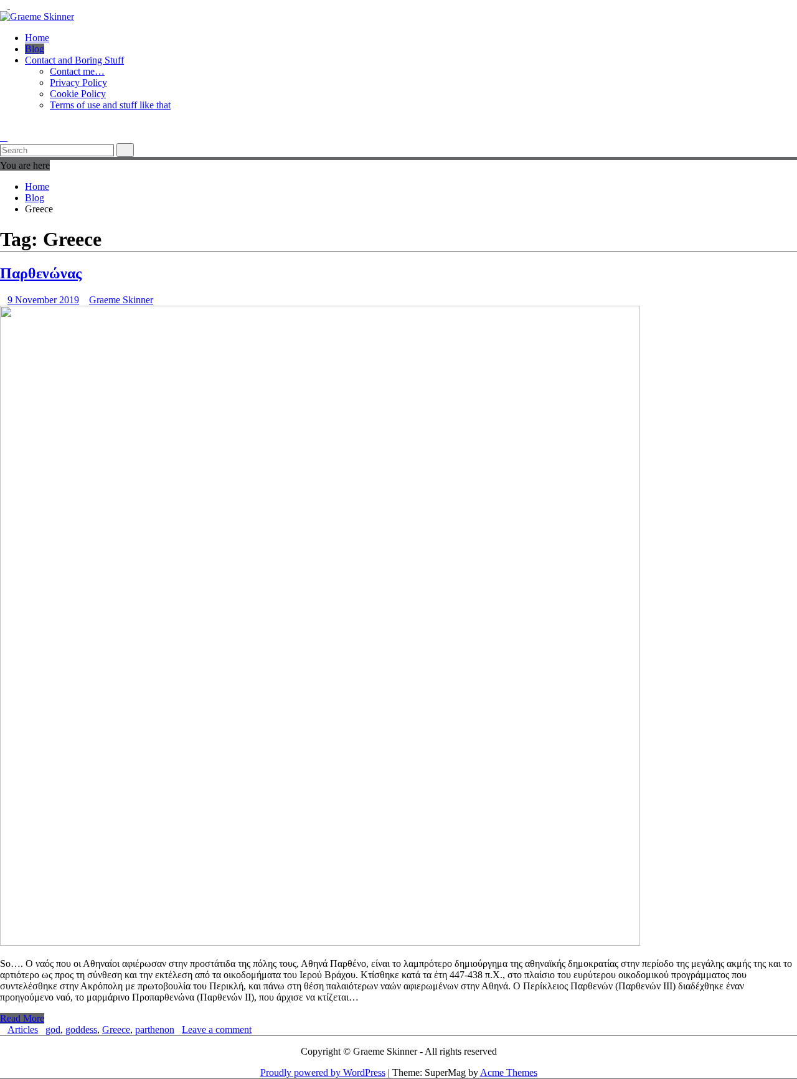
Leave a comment (217, 1029)
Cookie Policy (78, 93)
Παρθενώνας (41, 273)
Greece (116, 1029)
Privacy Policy (78, 82)
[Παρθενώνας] (320, 942)
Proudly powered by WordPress (322, 1072)
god (52, 1029)
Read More (22, 1018)
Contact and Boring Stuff (74, 60)
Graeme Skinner (121, 299)
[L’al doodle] (3, 126)
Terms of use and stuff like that (110, 105)
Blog (34, 49)
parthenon (154, 1029)
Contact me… (77, 71)
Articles (22, 1029)
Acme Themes (508, 1072)
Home (37, 37)
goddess (81, 1029)
